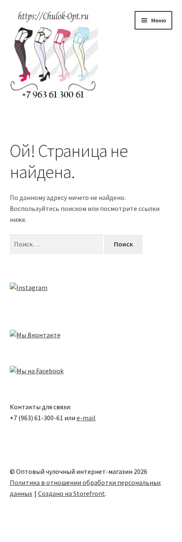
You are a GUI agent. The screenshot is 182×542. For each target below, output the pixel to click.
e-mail (86, 417)
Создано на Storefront (71, 493)
